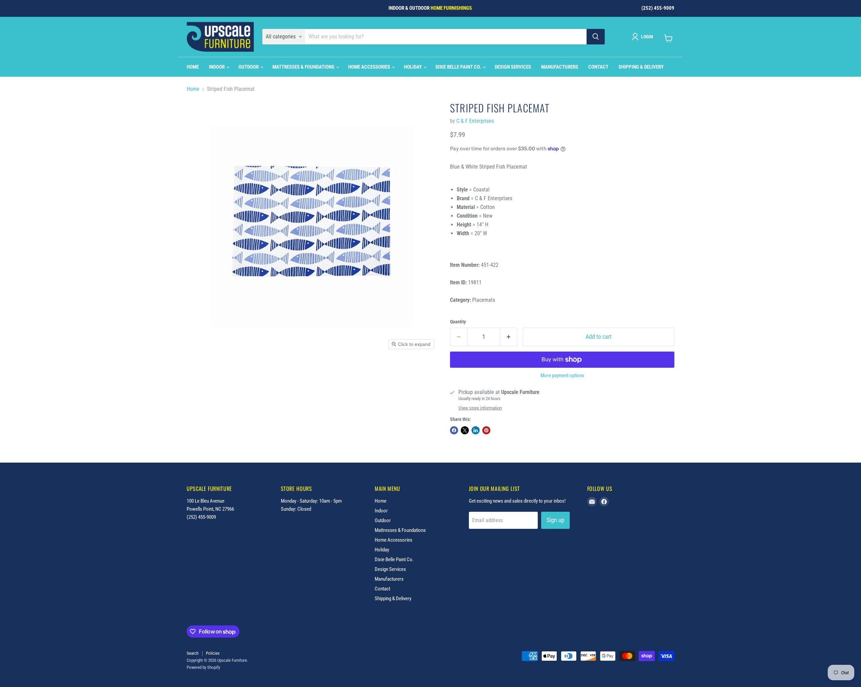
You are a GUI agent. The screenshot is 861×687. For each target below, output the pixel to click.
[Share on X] (465, 430)
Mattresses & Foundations (303, 67)
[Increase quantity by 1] (508, 337)
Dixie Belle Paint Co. (459, 67)
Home (193, 67)
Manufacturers (559, 67)
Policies (213, 653)
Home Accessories (369, 67)
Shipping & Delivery (641, 67)
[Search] (596, 36)
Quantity (458, 321)
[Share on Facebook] (454, 430)
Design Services (513, 67)
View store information (480, 408)
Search (192, 653)
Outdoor (249, 67)
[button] (644, 37)
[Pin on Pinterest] (486, 430)
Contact (598, 67)
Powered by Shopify (203, 667)
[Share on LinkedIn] (476, 430)
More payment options (562, 375)
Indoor (217, 67)
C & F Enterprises (475, 121)
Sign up (555, 519)
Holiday (413, 67)
